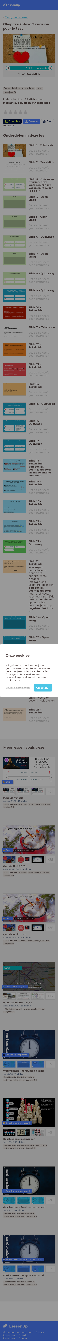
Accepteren (43, 687)
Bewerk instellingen (18, 687)
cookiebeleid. (14, 680)
